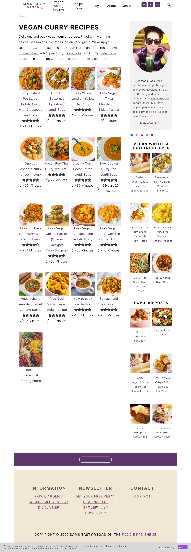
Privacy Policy (49, 496)
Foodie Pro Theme (139, 534)
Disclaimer (48, 507)
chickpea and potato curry (73, 59)
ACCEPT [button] (182, 547)
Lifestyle (95, 6)
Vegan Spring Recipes (59, 5)
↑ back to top (95, 459)
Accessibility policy (49, 502)
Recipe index (78, 5)
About (111, 6)
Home (22, 16)
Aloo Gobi (73, 53)
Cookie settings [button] (167, 547)
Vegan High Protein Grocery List (99, 502)
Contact (128, 6)
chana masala (29, 53)
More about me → (151, 122)
